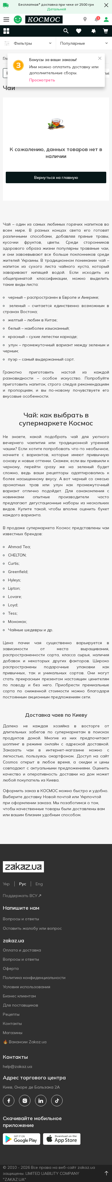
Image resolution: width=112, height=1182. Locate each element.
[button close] (106, 5)
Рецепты (11, 1014)
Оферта (11, 968)
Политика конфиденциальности (34, 977)
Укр (6, 883)
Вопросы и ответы (21, 918)
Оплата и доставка (22, 950)
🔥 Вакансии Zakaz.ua (25, 1041)
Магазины (12, 1032)
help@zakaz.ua (17, 1066)
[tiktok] (57, 1100)
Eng (39, 883)
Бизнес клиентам (19, 996)
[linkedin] (41, 1100)
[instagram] (24, 1100)
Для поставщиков (20, 1005)
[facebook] (8, 1100)
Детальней (56, 9)
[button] (85, 19)
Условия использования (26, 986)
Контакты (12, 1023)
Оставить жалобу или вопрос (32, 928)
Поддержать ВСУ (20, 895)
